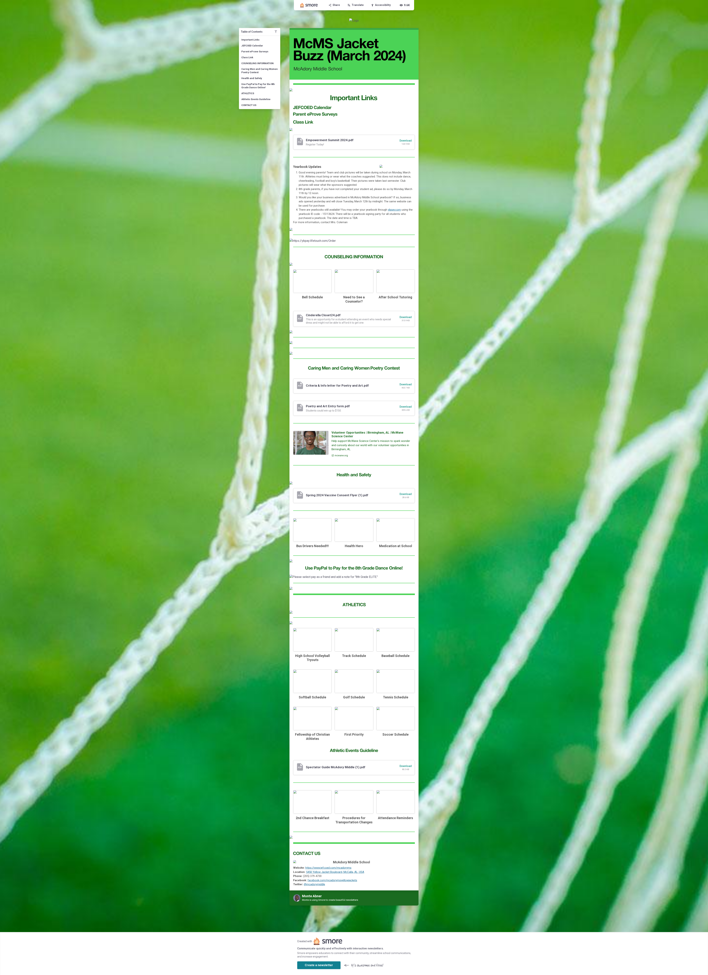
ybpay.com (394, 209)
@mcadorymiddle (314, 884)
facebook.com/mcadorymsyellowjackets (332, 880)
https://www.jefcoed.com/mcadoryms (328, 867)
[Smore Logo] (309, 5)
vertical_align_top (275, 31)
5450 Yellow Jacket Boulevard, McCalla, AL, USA (335, 872)
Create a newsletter (319, 965)
